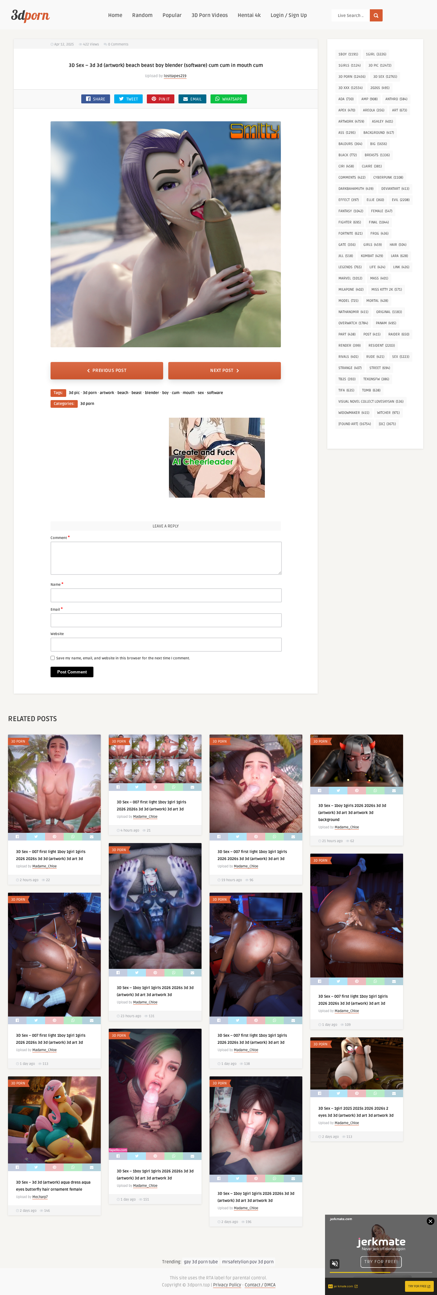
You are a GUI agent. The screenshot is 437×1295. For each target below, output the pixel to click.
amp (369, 99)
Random (142, 15)
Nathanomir (353, 312)
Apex (346, 110)
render (349, 345)
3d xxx (350, 88)
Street (379, 368)
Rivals (348, 357)
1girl (376, 54)
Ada (346, 99)
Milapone (350, 289)
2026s (379, 88)
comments (351, 177)
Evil (400, 200)
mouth (189, 392)
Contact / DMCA (260, 1285)
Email (57, 609)
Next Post (221, 370)
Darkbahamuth (355, 189)
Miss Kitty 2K (386, 289)
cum (175, 392)
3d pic (74, 392)
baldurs (350, 144)
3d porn (90, 392)
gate (346, 245)
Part (346, 334)
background (378, 133)
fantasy (350, 211)
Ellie (375, 200)
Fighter (349, 222)
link (401, 267)
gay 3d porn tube (201, 1262)
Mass (379, 278)
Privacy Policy (227, 1285)
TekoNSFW (376, 379)
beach (122, 392)
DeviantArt (395, 189)
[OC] (387, 424)
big (378, 144)
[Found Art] (354, 424)
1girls (349, 65)
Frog (379, 233)
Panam (386, 323)
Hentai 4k (249, 15)
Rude (375, 357)
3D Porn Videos (210, 15)
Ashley (382, 121)
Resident (382, 345)
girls (372, 245)
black (347, 155)
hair (398, 245)
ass (346, 133)
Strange (350, 368)
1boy (348, 54)
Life (377, 267)
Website (57, 634)
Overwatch (353, 323)
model (348, 301)
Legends (350, 267)
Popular (172, 15)
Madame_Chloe (44, 866)
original (389, 312)
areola (373, 110)
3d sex (385, 77)
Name (57, 584)
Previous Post (109, 370)
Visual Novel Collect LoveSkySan (370, 401)
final (379, 222)
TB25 (346, 379)
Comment (60, 537)
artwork (107, 392)
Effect (348, 200)
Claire (372, 166)
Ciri (346, 166)
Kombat (372, 256)
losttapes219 (175, 76)
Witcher (388, 413)
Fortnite (350, 233)
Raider (398, 334)
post (371, 334)
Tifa (346, 390)
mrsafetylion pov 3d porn (248, 1262)
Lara (399, 256)
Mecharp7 (40, 1197)
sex (201, 392)
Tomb (371, 390)
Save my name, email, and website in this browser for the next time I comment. (123, 658)
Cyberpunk (388, 177)
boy (165, 392)
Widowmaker (353, 413)
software (215, 392)
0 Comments (118, 44)
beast (136, 392)
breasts (377, 155)
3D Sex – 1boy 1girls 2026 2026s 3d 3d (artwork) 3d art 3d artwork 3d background (352, 812)
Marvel (350, 278)
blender (152, 392)
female (381, 211)
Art (399, 110)
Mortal (377, 301)
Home (115, 15)
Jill (345, 256)
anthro (396, 99)
